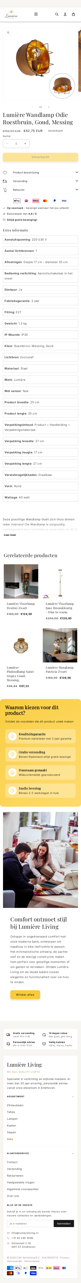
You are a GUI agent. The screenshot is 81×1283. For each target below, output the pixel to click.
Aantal (6, 136)
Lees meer (10, 535)
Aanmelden (64, 1223)
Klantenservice (18, 1153)
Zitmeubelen (15, 1105)
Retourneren (15, 1175)
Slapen (11, 1132)
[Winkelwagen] (73, 14)
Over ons (13, 1195)
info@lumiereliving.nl (24, 1232)
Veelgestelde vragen (20, 1182)
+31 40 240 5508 (22, 1237)
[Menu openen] (36, 14)
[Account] (65, 14)
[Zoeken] (56, 14)
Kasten (11, 1125)
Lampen (12, 1118)
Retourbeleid (31, 1261)
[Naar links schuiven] (32, 107)
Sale (10, 1139)
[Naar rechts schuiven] (49, 107)
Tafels (11, 1112)
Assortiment (16, 1096)
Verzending (14, 1168)
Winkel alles (25, 994)
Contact (12, 1162)
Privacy (64, 1257)
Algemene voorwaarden (23, 1189)
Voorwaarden (15, 1261)
